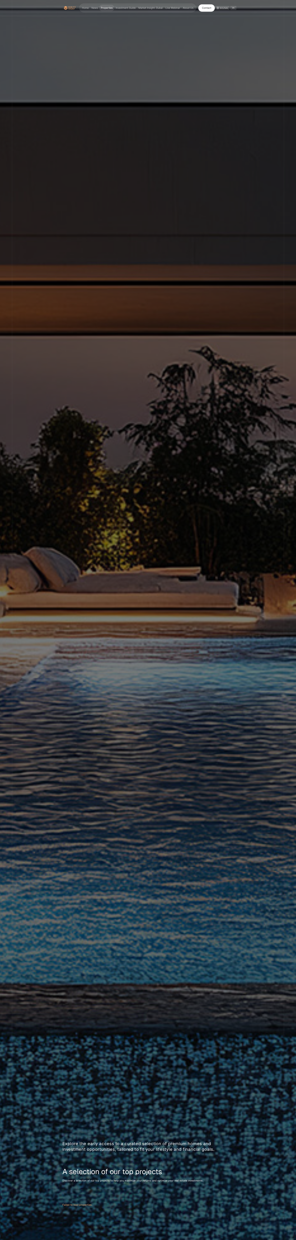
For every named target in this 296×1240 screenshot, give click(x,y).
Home (85, 7)
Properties (107, 7)
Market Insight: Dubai (150, 7)
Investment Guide (126, 7)
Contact (206, 7)
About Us (188, 7)
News (94, 7)
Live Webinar (172, 7)
